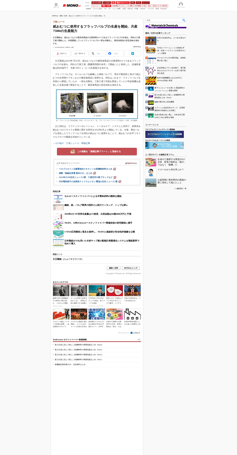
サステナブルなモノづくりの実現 (157, 140)
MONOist (55, 16)
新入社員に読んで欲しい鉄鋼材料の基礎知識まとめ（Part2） (79, 355)
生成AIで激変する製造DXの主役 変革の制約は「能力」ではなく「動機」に (172, 162)
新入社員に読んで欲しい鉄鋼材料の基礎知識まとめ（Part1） (79, 359)
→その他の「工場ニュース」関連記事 (71, 143)
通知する (82, 53)
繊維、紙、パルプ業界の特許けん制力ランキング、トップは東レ (96, 205)
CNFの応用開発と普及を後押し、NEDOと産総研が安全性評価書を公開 (99, 232)
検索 (184, 20)
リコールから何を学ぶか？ (171, 169)
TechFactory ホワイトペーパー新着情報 (70, 340)
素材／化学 (63, 16)
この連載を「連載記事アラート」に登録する (99, 151)
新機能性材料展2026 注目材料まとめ (70, 364)
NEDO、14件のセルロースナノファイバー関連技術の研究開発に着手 (98, 223)
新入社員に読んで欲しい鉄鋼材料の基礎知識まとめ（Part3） (79, 350)
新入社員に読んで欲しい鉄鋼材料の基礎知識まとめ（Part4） (79, 345)
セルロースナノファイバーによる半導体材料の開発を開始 (93, 196)
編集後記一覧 (181, 188)
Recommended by (124, 333)
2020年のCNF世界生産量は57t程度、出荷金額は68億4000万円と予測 (97, 214)
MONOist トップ (130, 268)
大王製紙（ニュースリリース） (68, 259)
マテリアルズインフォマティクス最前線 (160, 129)
